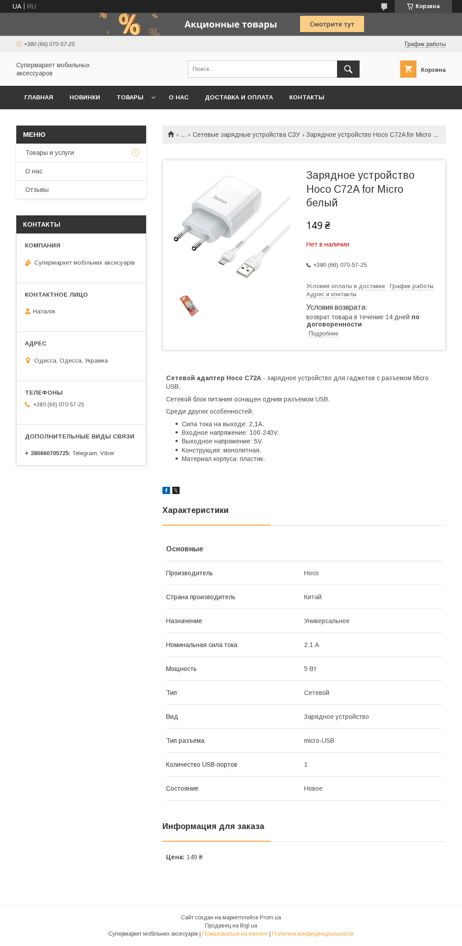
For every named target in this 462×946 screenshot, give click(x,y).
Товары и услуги (49, 152)
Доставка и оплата (239, 97)
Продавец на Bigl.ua (231, 926)
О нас (179, 97)
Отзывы (37, 189)
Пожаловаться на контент (235, 934)
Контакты (306, 97)
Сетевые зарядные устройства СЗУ (246, 134)
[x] (176, 491)
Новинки (84, 97)
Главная (38, 97)
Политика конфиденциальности (313, 934)
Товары (129, 97)
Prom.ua (270, 917)
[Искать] (348, 69)
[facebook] (166, 491)
